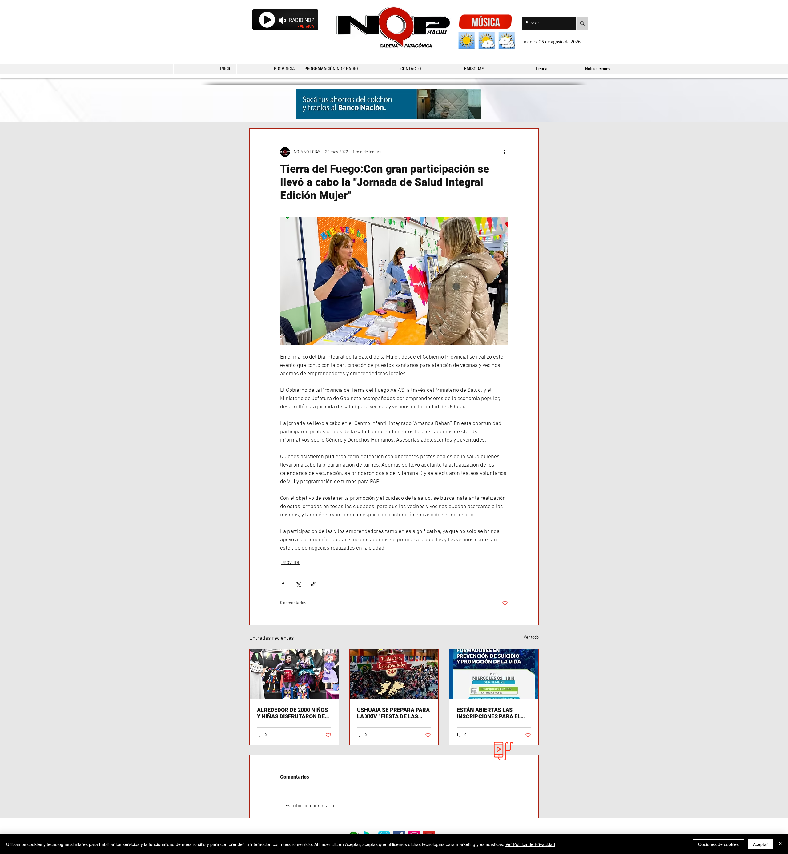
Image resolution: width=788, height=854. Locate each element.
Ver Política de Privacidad (530, 844)
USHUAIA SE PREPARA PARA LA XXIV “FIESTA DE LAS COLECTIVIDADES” (393, 713)
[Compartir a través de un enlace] (313, 584)
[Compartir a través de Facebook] (283, 584)
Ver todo (531, 637)
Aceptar (760, 844)
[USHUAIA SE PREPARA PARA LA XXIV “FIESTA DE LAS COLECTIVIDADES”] (394, 674)
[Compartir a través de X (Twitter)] (298, 584)
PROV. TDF (290, 563)
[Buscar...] (582, 23)
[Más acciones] (504, 152)
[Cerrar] (780, 844)
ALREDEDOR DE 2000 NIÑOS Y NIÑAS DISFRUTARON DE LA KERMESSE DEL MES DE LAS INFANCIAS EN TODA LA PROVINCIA (292, 713)
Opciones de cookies (718, 844)
